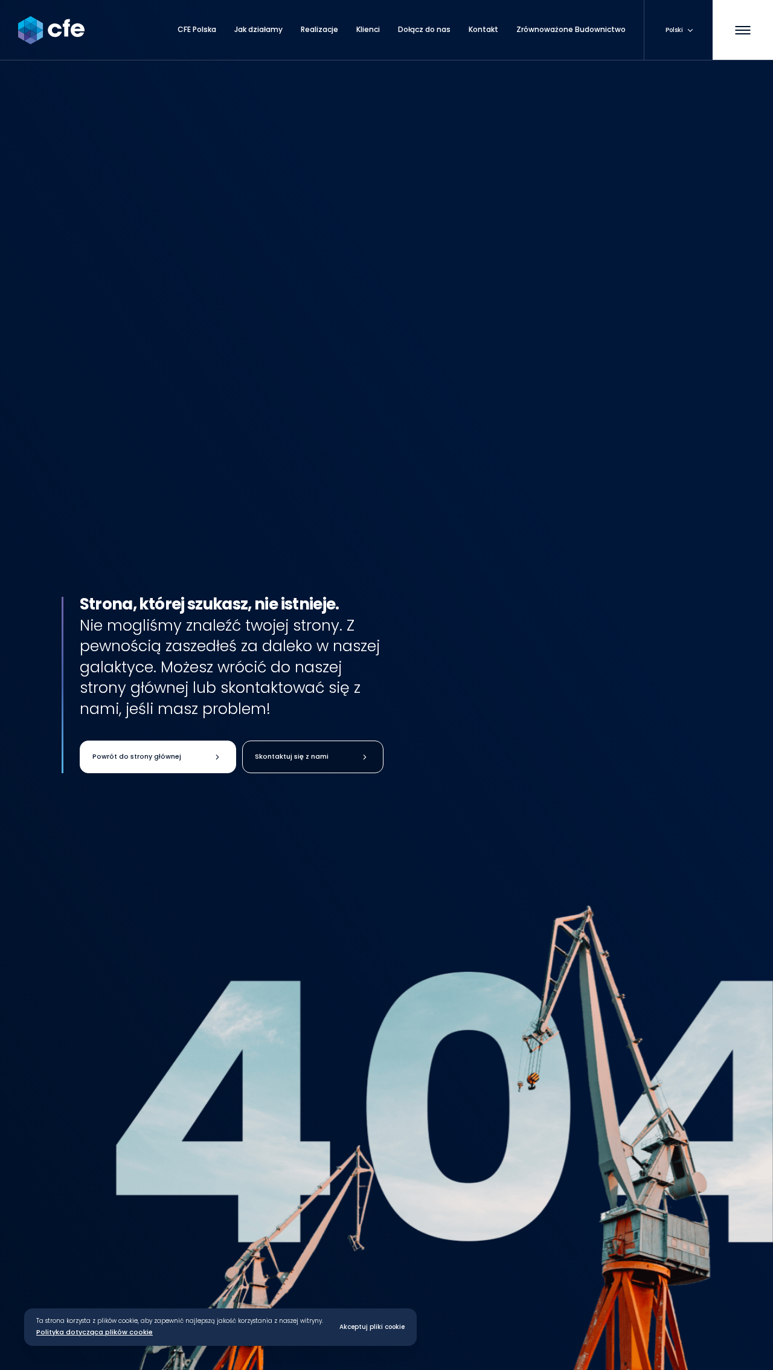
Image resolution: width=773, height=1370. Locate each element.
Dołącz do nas (424, 29)
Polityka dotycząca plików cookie (94, 1332)
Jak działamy (258, 29)
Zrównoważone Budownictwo (571, 29)
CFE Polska (197, 29)
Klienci (368, 29)
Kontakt (483, 29)
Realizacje (319, 29)
